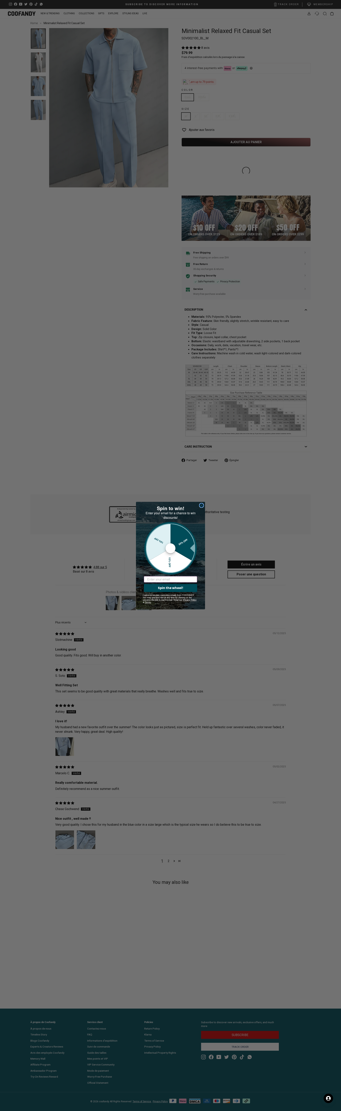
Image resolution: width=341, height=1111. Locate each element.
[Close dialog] (201, 505)
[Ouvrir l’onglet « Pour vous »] (328, 1098)
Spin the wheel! (170, 588)
